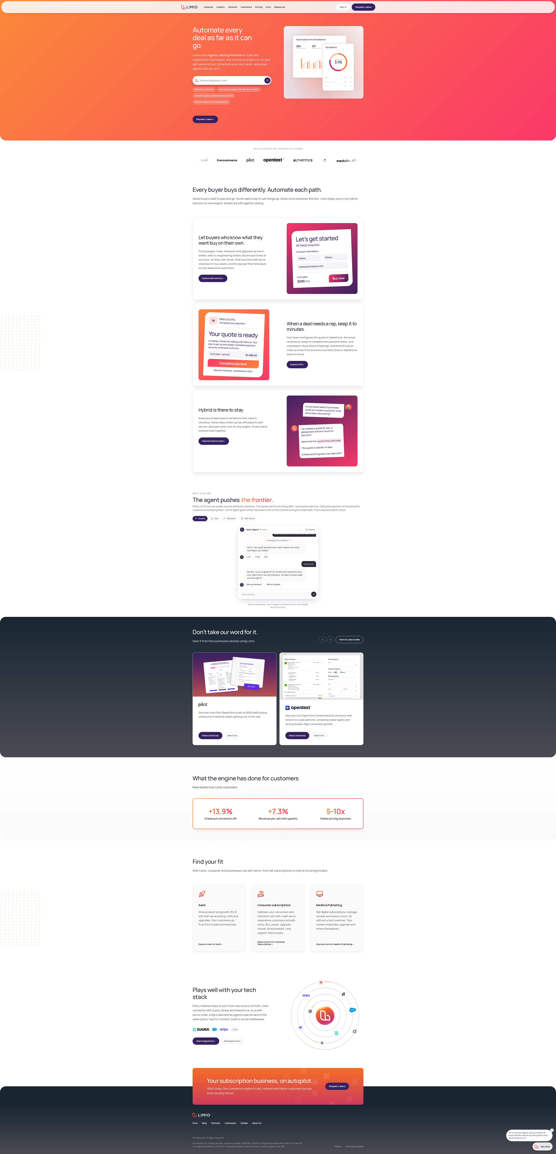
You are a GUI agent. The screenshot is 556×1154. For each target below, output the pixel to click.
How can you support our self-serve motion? (239, 89)
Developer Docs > (233, 1041)
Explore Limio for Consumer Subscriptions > (271, 943)
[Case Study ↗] (279, 160)
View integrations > (206, 1041)
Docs (195, 1123)
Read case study (210, 735)
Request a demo (363, 7)
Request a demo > (205, 119)
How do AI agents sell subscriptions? (211, 102)
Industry (220, 7)
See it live (232, 735)
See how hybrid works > (213, 441)
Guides (244, 1123)
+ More (235, 1029)
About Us (256, 1123)
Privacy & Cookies (354, 1146)
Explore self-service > (213, 278)
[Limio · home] (278, 1115)
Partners (232, 7)
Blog (204, 1123)
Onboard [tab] (231, 518)
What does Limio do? (204, 89)
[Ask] (267, 80)
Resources (279, 7)
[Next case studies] (330, 639)
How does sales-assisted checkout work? (214, 95)
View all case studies (349, 639)
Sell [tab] (216, 518)
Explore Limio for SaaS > (211, 944)
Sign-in (343, 7)
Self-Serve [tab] (249, 518)
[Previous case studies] (322, 639)
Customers (230, 1123)
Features (208, 7)
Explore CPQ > (297, 364)
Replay (312, 529)
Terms (338, 1146)
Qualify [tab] (201, 518)
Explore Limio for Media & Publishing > (335, 944)
